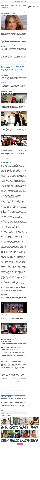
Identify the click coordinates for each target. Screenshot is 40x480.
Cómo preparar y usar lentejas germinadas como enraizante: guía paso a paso (5, 440)
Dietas (21, 438)
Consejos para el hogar (4, 425)
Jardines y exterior (13, 425)
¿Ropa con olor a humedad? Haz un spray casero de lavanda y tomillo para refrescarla (5, 427)
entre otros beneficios (15, 378)
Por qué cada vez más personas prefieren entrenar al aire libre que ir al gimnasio (15, 440)
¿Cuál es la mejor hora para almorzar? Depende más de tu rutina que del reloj (25, 440)
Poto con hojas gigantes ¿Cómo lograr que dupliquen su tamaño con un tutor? (15, 427)
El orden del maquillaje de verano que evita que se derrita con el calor (34, 440)
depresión (21, 86)
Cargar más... (20, 443)
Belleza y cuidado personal (34, 438)
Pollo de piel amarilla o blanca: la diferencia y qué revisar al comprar (34, 427)
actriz (5, 399)
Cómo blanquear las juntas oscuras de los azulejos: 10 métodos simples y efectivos (24, 427)
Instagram (10, 56)
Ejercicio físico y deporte (14, 438)
